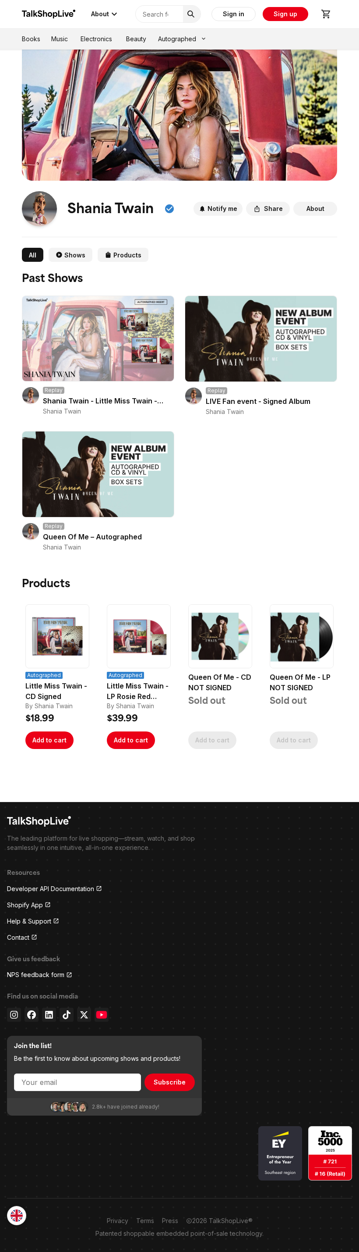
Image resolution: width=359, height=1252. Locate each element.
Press (170, 1220)
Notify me (222, 208)
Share (273, 208)
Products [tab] (127, 255)
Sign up (285, 14)
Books (31, 39)
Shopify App (25, 905)
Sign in (233, 14)
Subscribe (170, 1082)
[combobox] (16, 1215)
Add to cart (49, 740)
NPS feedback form (35, 974)
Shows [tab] (74, 255)
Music (59, 39)
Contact (18, 937)
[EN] (16, 1215)
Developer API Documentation (50, 888)
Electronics (96, 39)
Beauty (136, 39)
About (100, 14)
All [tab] (32, 255)
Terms (145, 1220)
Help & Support (29, 921)
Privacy (117, 1220)
